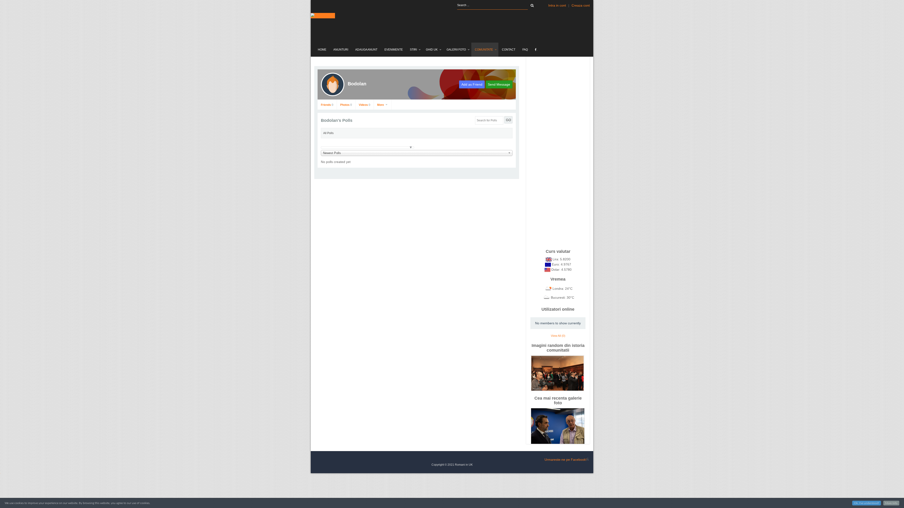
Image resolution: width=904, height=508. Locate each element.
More (381, 105)
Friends (327, 105)
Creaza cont (581, 5)
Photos (346, 105)
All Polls (328, 133)
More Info (891, 503)
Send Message (499, 84)
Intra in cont (557, 5)
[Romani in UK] (323, 15)
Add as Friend (471, 84)
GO (508, 120)
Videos (364, 105)
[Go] (532, 5)
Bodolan (357, 83)
